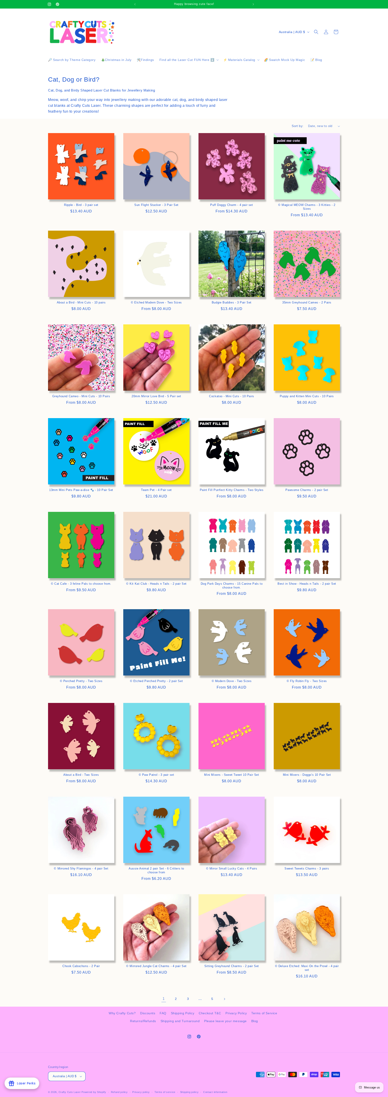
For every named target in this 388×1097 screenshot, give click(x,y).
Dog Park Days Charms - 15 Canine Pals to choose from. (232, 585)
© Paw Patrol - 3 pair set (156, 774)
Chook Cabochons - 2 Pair (81, 966)
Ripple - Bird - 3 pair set (81, 205)
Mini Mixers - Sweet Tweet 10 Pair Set (231, 774)
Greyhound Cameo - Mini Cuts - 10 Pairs (81, 396)
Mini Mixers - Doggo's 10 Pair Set (307, 774)
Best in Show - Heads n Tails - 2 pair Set (307, 583)
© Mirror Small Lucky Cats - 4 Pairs (231, 868)
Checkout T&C (210, 1013)
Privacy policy (141, 1092)
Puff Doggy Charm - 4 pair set (231, 205)
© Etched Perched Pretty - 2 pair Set (156, 681)
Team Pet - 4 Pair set (156, 490)
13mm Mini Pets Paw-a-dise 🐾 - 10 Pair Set (81, 490)
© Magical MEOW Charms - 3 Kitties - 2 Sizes (306, 206)
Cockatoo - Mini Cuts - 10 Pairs (231, 396)
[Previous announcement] (135, 4)
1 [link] (164, 999)
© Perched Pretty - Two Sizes (81, 681)
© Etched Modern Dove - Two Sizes (156, 302)
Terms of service (164, 1092)
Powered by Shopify (94, 1092)
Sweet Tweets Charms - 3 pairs (306, 868)
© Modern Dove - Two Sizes (232, 681)
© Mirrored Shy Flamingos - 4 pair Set (81, 868)
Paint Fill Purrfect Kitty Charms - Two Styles (232, 490)
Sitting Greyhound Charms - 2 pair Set (231, 966)
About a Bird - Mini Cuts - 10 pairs (81, 302)
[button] (188, 60)
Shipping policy (189, 1092)
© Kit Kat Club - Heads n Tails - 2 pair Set (156, 583)
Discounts (147, 1013)
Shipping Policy (182, 1013)
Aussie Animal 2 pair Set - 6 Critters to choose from (156, 870)
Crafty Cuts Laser (70, 1092)
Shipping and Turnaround (180, 1021)
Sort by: (297, 126)
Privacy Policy (236, 1013)
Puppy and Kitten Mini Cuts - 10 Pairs (307, 396)
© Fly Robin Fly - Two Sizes (307, 681)
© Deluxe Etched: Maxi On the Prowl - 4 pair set (307, 968)
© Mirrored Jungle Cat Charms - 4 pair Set (156, 966)
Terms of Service (264, 1013)
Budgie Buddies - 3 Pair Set (231, 302)
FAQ (163, 1013)
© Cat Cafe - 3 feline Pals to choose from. (81, 583)
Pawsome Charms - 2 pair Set (306, 490)
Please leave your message (225, 1021)
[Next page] (224, 999)
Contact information (215, 1092)
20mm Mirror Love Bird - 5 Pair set (156, 396)
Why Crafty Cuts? (122, 1013)
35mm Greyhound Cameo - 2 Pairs (306, 302)
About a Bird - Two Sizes (81, 774)
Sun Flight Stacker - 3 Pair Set (156, 205)
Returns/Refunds (143, 1021)
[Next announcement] (253, 4)
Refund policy (119, 1092)
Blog (254, 1021)
